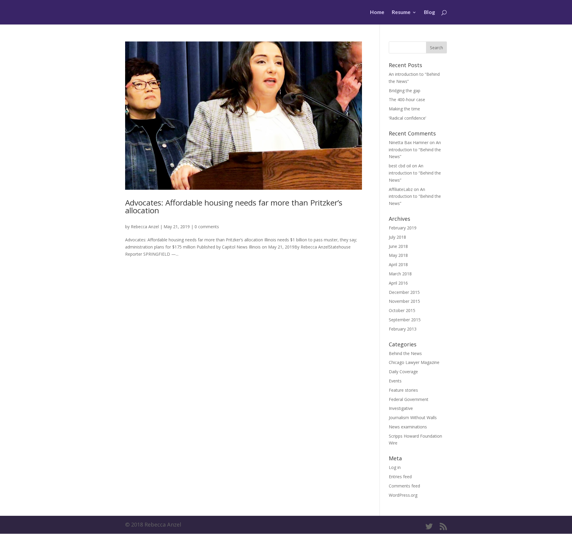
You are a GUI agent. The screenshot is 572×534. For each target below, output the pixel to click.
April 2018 (398, 264)
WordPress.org (403, 495)
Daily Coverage (403, 371)
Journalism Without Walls (413, 417)
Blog (429, 12)
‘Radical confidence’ (407, 118)
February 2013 (402, 329)
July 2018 (397, 237)
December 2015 (404, 292)
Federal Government (408, 399)
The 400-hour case (407, 99)
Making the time (404, 109)
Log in (395, 467)
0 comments (207, 226)
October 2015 (402, 310)
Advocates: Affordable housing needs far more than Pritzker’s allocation (233, 206)
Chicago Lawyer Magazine (414, 362)
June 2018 (398, 246)
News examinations (408, 427)
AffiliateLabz (401, 189)
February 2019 (402, 228)
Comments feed (404, 486)
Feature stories (403, 390)
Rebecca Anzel (145, 226)
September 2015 (405, 319)
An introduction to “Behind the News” (415, 150)
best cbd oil (400, 166)
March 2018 (400, 274)
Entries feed (400, 476)
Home (377, 12)
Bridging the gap (404, 90)
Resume (401, 12)
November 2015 (404, 301)
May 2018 (398, 255)
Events (395, 381)
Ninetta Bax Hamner (408, 142)
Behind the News (405, 353)
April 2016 (398, 283)
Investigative (401, 408)
